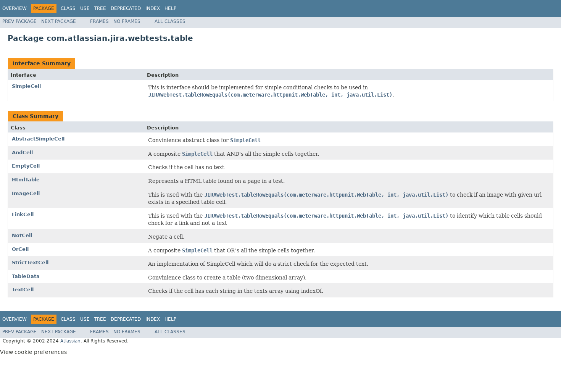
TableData (26, 276)
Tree (100, 8)
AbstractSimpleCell (38, 139)
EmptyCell (26, 166)
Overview (14, 8)
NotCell (22, 235)
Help (170, 8)
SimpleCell (26, 86)
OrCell (20, 249)
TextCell (23, 289)
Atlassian (70, 341)
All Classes (170, 21)
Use (85, 8)
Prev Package (19, 21)
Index (152, 8)
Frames (99, 21)
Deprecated (126, 8)
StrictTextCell (30, 262)
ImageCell (26, 193)
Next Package (58, 21)
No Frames (126, 21)
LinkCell (23, 214)
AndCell (22, 152)
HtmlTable (26, 179)
